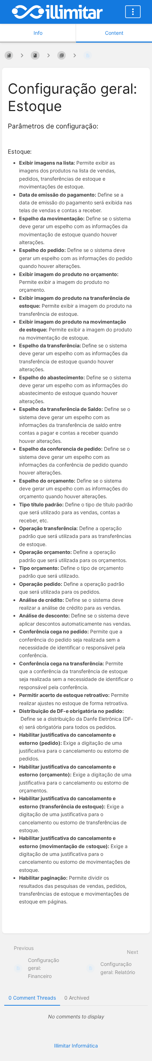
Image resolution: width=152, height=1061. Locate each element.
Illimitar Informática (76, 1046)
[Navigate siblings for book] (22, 55)
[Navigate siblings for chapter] (48, 55)
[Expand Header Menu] (133, 11)
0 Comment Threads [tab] (32, 998)
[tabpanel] (76, 1017)
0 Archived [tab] (76, 998)
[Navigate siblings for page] (74, 55)
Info (38, 33)
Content (114, 33)
